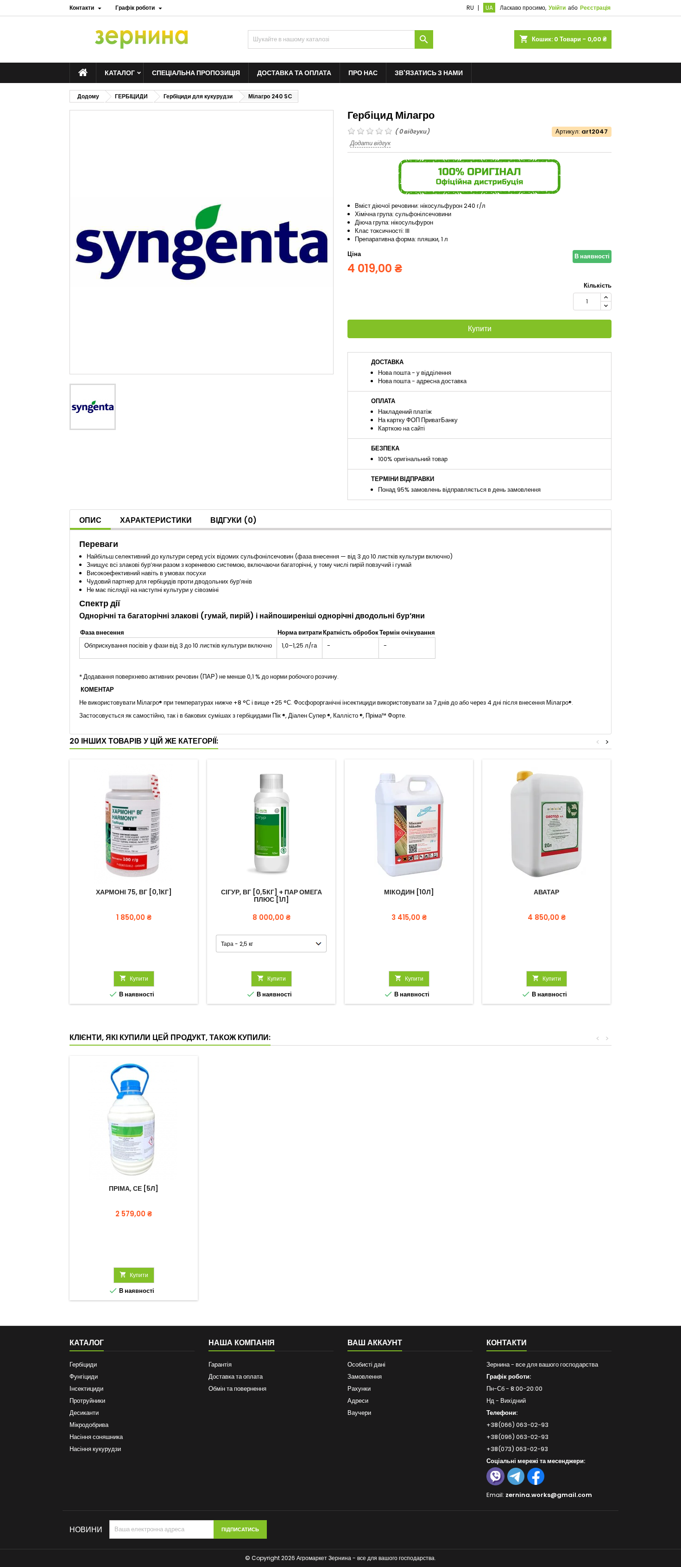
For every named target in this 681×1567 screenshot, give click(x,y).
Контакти (506, 1342)
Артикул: (567, 132)
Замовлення (364, 1376)
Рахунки (359, 1388)
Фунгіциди (83, 1376)
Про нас (363, 72)
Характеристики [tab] (156, 520)
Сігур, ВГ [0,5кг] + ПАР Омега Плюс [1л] (271, 895)
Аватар (546, 892)
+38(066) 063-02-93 (517, 1424)
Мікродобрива (88, 1424)
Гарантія (220, 1364)
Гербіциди (83, 1364)
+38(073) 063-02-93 (517, 1449)
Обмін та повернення (237, 1388)
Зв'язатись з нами (429, 72)
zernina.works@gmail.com (548, 1494)
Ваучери (359, 1412)
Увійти (557, 8)
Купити (480, 328)
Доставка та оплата (294, 72)
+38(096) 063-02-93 (517, 1436)
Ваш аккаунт (374, 1342)
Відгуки (233, 520)
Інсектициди (86, 1388)
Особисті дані (366, 1364)
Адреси (357, 1400)
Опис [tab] (90, 520)
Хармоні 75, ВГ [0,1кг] (134, 892)
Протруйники (87, 1400)
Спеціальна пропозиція (196, 72)
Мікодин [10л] (409, 892)
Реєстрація (595, 8)
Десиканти (84, 1412)
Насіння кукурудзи (95, 1449)
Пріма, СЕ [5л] (133, 1188)
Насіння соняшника (96, 1436)
